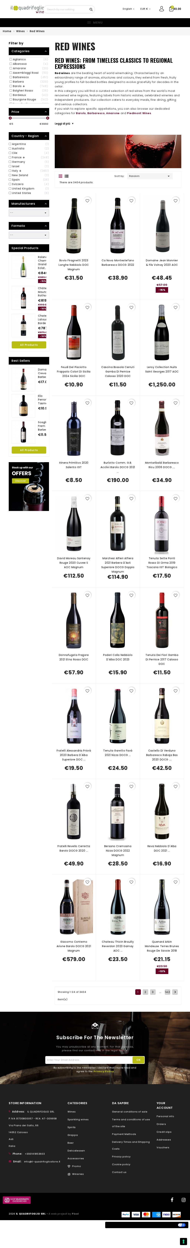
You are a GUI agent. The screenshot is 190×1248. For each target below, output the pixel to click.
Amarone (113, 113)
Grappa (73, 1135)
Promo (76, 1166)
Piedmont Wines (139, 113)
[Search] (91, 9)
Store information (25, 1103)
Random (150, 176)
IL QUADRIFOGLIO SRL (31, 1214)
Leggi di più (62, 123)
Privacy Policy (104, 1071)
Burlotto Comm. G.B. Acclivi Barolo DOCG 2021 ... (118, 467)
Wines (72, 1111)
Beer (71, 1143)
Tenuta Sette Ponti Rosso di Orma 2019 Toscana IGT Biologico (162, 562)
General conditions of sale (130, 1111)
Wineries (78, 1174)
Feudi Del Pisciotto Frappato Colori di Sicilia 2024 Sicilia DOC (74, 371)
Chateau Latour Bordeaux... (45, 319)
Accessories (76, 1158)
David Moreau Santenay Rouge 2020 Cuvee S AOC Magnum (73, 562)
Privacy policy (121, 1156)
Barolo (81, 113)
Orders (161, 1124)
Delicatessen (76, 1150)
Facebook (171, 1200)
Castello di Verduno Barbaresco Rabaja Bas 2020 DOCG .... (162, 755)
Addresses (164, 1139)
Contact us (119, 1172)
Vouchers (163, 1147)
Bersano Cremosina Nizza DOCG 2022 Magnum (118, 850)
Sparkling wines (78, 1119)
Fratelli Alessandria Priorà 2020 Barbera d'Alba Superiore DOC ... (74, 755)
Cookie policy (121, 1164)
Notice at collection (123, 1225)
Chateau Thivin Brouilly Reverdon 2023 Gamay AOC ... (118, 946)
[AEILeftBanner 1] (29, 486)
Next (175, 992)
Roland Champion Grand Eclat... (45, 262)
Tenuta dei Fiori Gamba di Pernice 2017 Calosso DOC (161, 659)
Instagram (183, 1200)
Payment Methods (124, 1134)
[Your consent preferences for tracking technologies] (183, 1241)
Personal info (165, 1116)
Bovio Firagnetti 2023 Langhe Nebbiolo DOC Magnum (74, 265)
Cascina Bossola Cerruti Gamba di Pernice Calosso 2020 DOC (117, 371)
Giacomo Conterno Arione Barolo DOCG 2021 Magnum (74, 946)
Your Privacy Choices (160, 1225)
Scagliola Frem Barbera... (44, 426)
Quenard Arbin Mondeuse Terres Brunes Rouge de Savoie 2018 (162, 946)
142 (167, 992)
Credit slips (164, 1132)
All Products (29, 345)
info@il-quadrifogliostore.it (42, 1161)
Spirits (72, 1127)
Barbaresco (96, 113)
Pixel (75, 1214)
